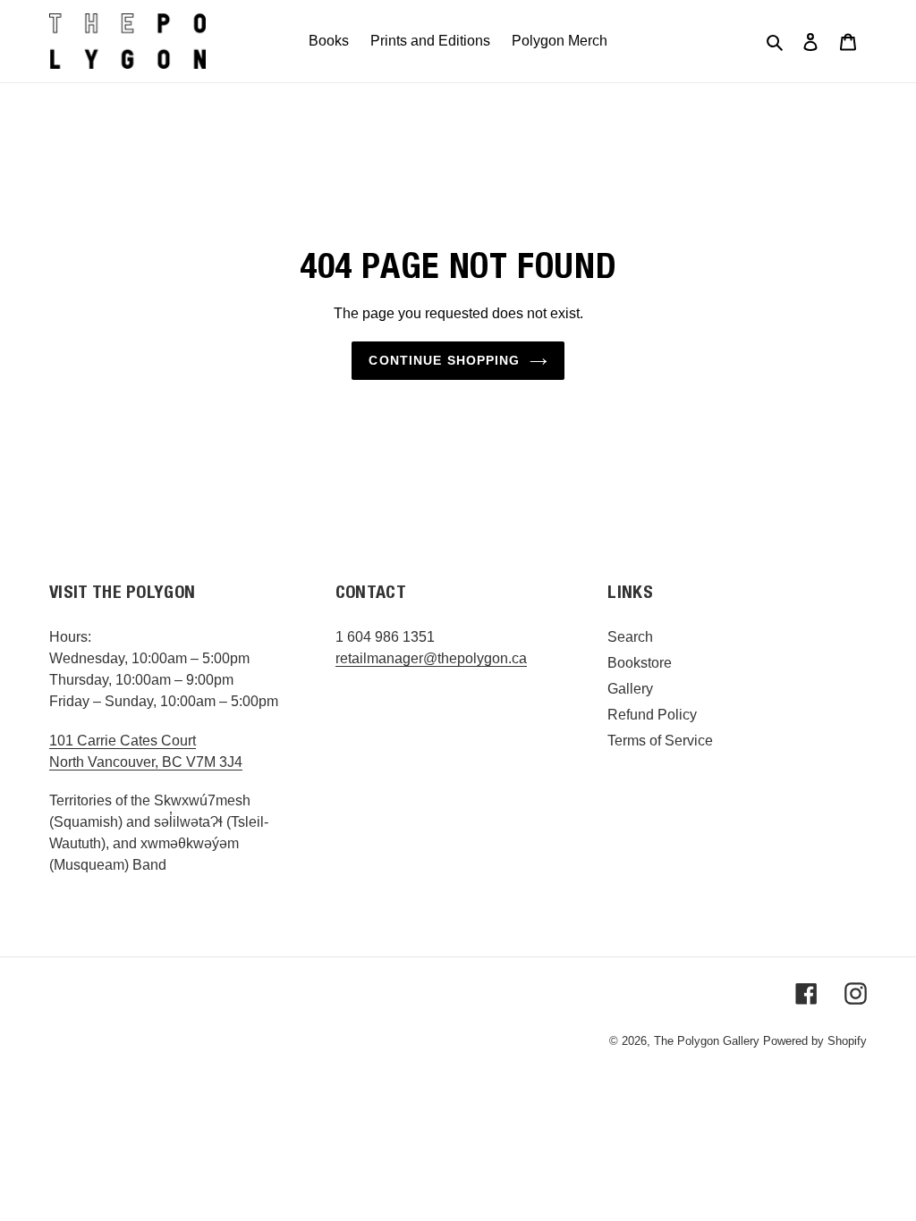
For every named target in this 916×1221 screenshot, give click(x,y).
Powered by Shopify (815, 1041)
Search (630, 636)
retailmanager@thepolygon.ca (431, 658)
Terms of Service (660, 740)
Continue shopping (444, 360)
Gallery (630, 688)
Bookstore (639, 662)
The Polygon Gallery (706, 1041)
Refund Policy (652, 714)
